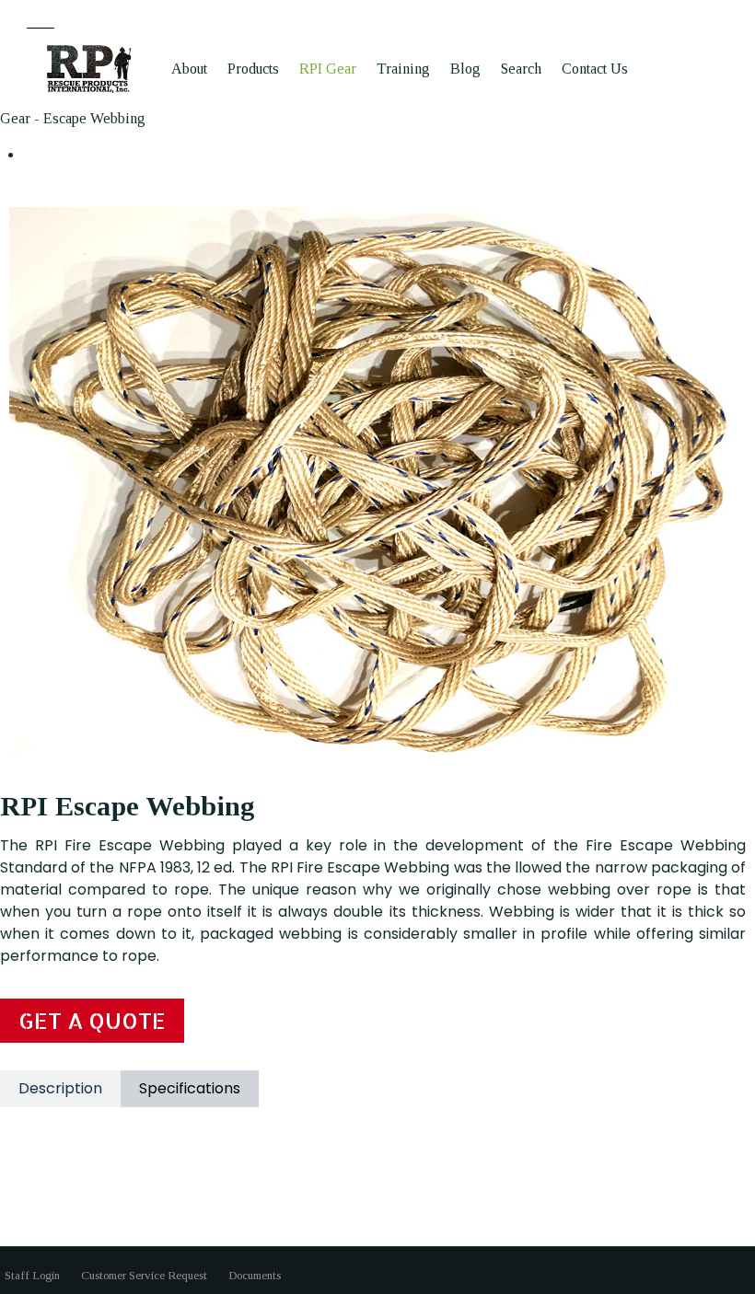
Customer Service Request (144, 1275)
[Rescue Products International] (90, 68)
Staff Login (32, 1275)
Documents (254, 1275)
